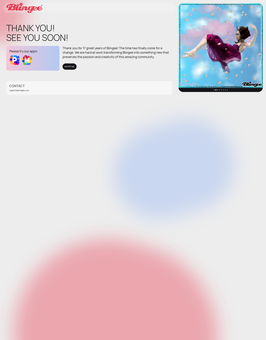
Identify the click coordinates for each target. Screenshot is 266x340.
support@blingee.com (19, 90)
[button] (217, 89)
